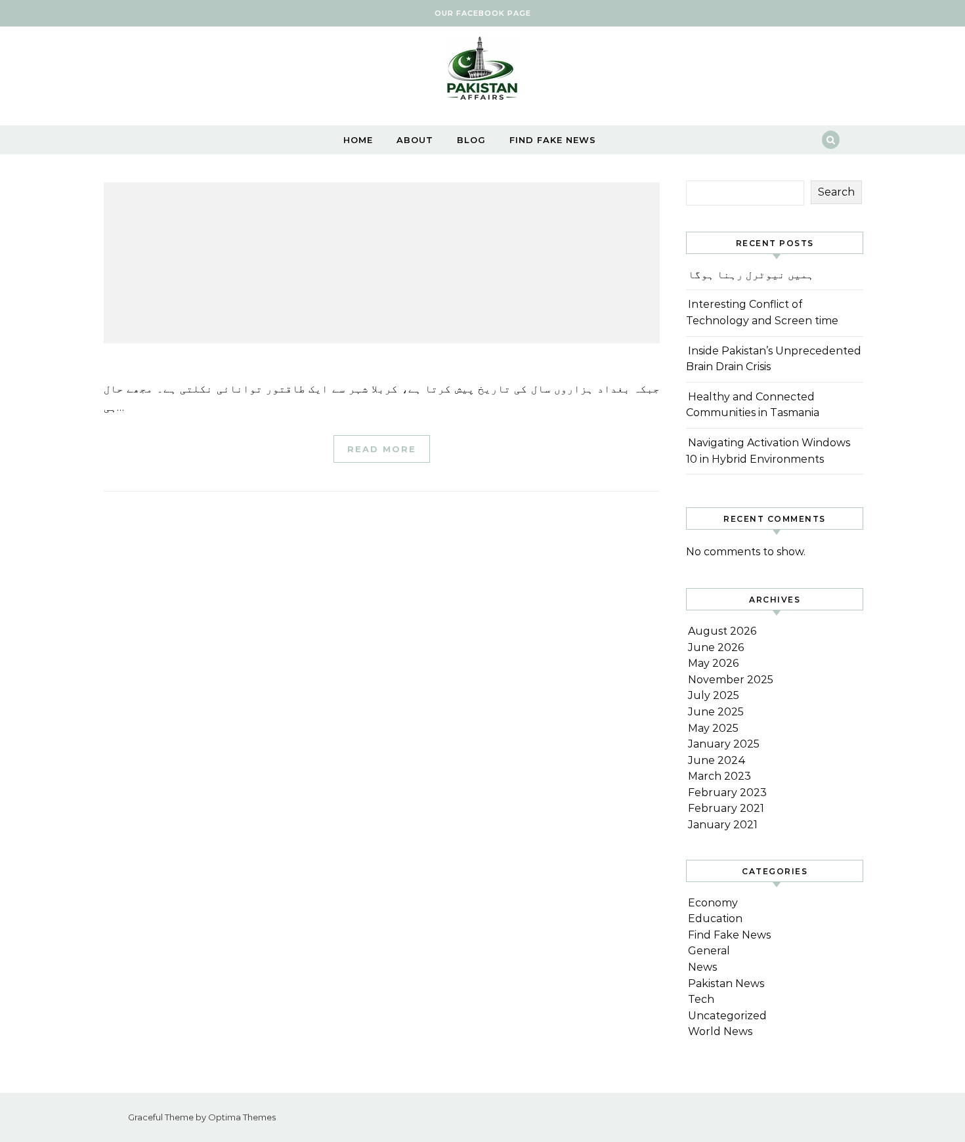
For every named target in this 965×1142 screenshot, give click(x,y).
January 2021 (723, 824)
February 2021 (726, 808)
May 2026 (713, 663)
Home (358, 140)
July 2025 (713, 695)
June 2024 (717, 760)
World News (720, 1031)
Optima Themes (242, 1117)
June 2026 (716, 647)
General (709, 950)
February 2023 (727, 792)
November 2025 (730, 679)
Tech (701, 999)
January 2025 (724, 744)
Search (836, 192)
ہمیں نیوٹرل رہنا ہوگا (751, 274)
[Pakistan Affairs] (482, 71)
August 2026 (722, 631)
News (702, 967)
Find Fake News (552, 140)
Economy (713, 903)
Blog (471, 140)
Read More (381, 449)
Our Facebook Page (483, 13)
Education (715, 918)
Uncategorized (727, 1015)
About (415, 140)
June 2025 (716, 712)
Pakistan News (726, 983)
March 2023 (719, 776)
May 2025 (713, 728)
